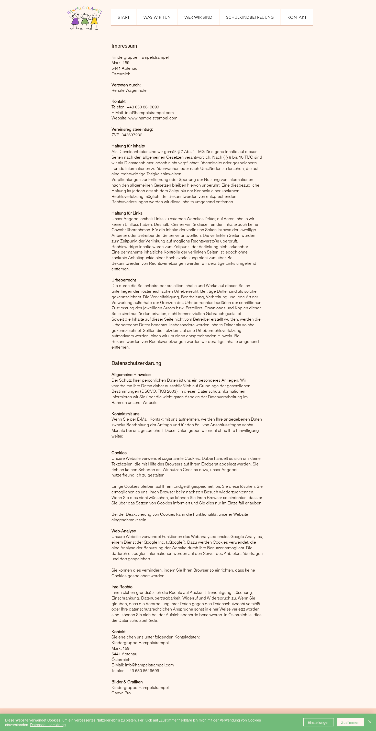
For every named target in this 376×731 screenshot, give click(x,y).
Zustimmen (350, 722)
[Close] (370, 722)
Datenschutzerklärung (48, 724)
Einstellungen (318, 722)
